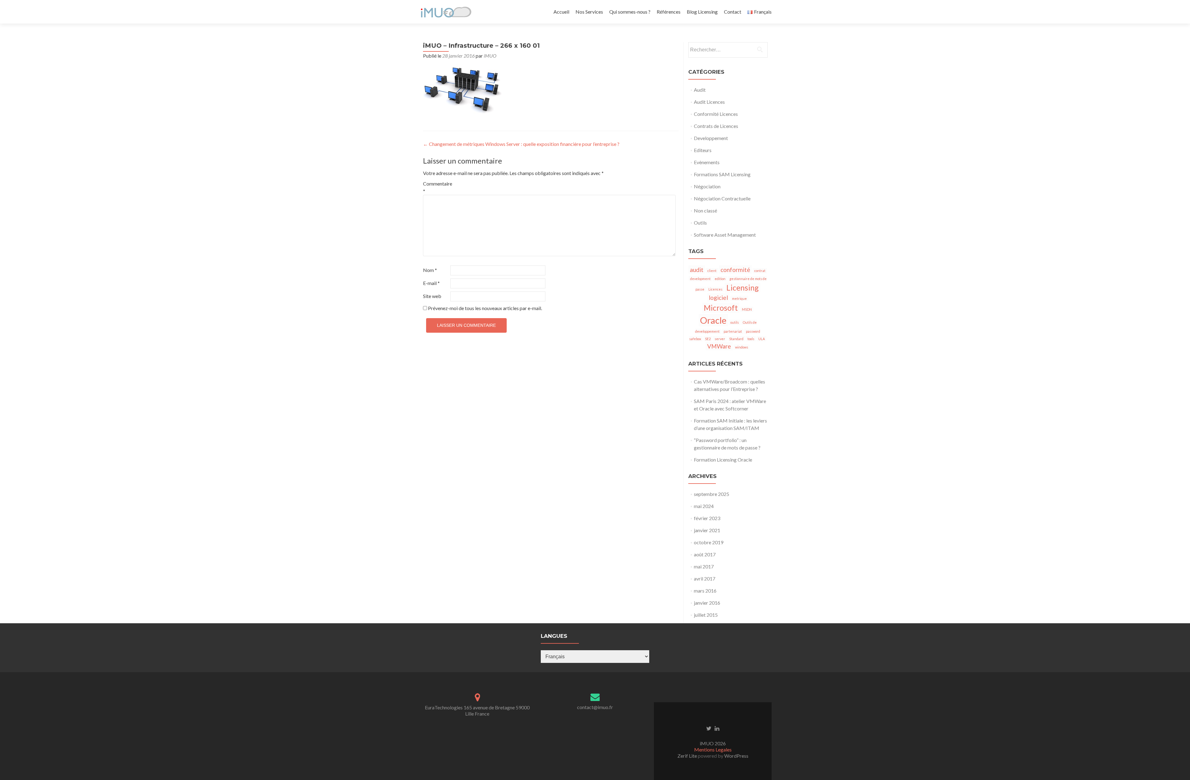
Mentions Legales (713, 749)
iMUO (490, 56)
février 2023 (707, 518)
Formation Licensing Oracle (723, 459)
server (720, 339)
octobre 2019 (708, 542)
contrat (759, 271)
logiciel (718, 297)
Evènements (707, 162)
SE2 (708, 339)
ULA (761, 339)
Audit (700, 90)
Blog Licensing (702, 12)
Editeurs (703, 150)
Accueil (561, 12)
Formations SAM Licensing (722, 174)
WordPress (735, 756)
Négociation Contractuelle (722, 198)
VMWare (719, 346)
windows (741, 347)
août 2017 (705, 554)
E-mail (431, 283)
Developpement (711, 138)
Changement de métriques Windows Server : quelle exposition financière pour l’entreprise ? (521, 144)
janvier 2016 (707, 603)
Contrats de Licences (716, 126)
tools (750, 339)
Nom (430, 270)
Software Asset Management (725, 235)
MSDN (747, 309)
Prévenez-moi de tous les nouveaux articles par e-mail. (485, 308)
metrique (739, 298)
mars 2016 (705, 591)
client (711, 271)
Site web (432, 296)
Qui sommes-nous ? (629, 12)
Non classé (705, 210)
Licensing (742, 287)
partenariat (733, 331)
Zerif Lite (687, 756)
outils (734, 322)
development (700, 279)
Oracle (713, 320)
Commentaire (436, 187)
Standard (736, 339)
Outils (700, 223)
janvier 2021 (707, 530)
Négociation (707, 186)
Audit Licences (709, 102)
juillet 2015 (706, 615)
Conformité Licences (716, 114)
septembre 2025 (711, 494)
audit (696, 269)
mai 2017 (704, 566)
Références (669, 12)
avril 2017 (704, 578)
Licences (715, 289)
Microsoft (721, 307)
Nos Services (589, 12)
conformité (735, 269)
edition (720, 279)
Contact (732, 12)
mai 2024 (704, 506)
